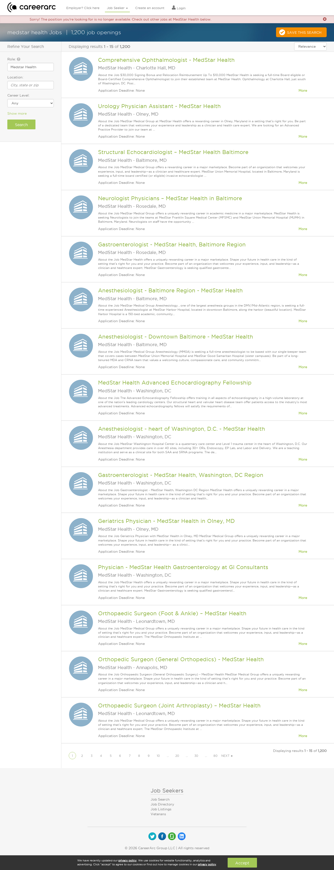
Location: (15, 77)
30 (196, 755)
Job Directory (162, 804)
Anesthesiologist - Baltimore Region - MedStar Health (170, 290)
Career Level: (18, 95)
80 (215, 755)
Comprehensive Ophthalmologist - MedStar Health (166, 60)
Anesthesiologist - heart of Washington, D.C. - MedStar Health (181, 429)
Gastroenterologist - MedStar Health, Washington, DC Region (180, 475)
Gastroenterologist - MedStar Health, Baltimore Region (172, 244)
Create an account (149, 8)
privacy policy (127, 860)
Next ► (227, 755)
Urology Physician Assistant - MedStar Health (159, 106)
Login (181, 8)
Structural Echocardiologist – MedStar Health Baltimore (173, 152)
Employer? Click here (83, 8)
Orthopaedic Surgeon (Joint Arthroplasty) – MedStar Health (179, 705)
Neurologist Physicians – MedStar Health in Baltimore (170, 198)
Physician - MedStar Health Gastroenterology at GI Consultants (183, 567)
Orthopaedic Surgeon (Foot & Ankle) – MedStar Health (172, 613)
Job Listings (161, 809)
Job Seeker (116, 8)
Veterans (158, 814)
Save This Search (304, 32)
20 (177, 755)
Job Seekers (167, 790)
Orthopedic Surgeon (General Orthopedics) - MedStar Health (181, 659)
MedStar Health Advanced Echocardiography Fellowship (175, 382)
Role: (12, 59)
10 (158, 755)
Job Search (160, 799)
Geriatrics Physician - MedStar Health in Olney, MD (166, 521)
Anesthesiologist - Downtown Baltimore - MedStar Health (175, 337)
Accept (242, 863)
